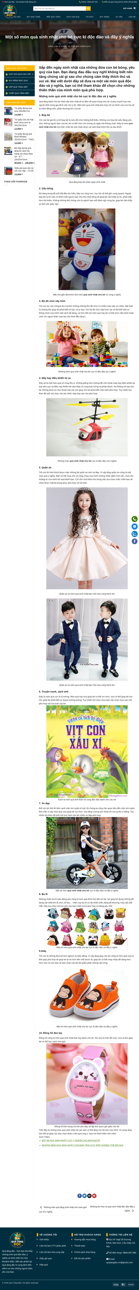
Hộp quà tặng (53, 17)
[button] (129, 8)
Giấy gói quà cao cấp (19, 74)
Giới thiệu (44, 1239)
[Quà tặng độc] (15, 12)
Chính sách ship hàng (84, 1252)
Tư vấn (118, 17)
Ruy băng (104, 17)
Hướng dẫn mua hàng (85, 1239)
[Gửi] (88, 8)
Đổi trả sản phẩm (82, 1258)
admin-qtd (85, 46)
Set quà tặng (33, 17)
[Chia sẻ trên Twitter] (84, 1196)
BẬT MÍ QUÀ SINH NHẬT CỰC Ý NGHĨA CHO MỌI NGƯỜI (71, 1140)
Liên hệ (132, 17)
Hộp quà (44, 1264)
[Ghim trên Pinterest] (94, 1196)
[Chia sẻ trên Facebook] (79, 1196)
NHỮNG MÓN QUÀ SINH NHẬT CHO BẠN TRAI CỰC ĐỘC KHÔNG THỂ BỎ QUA (82, 1145)
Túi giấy (90, 17)
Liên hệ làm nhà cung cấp (52, 1252)
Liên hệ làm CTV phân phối (53, 1246)
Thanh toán (79, 1246)
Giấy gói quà (73, 17)
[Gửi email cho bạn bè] (89, 1196)
